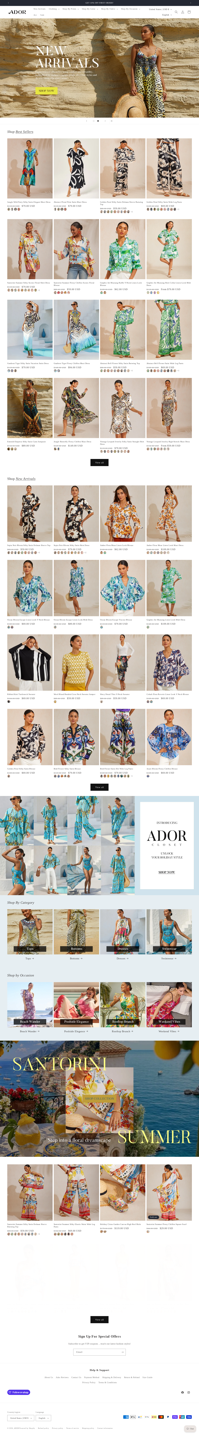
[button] (54, 9)
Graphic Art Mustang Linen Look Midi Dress (166, 620)
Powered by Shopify (27, 1428)
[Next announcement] (190, 3)
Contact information (105, 1428)
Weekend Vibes (167, 1031)
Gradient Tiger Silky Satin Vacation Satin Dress (28, 363)
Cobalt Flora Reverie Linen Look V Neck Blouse (168, 694)
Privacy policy (57, 1428)
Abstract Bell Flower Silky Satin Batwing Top (120, 363)
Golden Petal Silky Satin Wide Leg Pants (164, 202)
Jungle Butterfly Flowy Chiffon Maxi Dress (72, 442)
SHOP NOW (99, 845)
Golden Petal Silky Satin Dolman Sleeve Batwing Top (121, 203)
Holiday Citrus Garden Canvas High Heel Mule (120, 1224)
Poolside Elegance (74, 1031)
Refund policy (43, 1428)
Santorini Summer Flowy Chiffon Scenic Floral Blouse (74, 284)
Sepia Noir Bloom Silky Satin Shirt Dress (71, 545)
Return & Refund (132, 1377)
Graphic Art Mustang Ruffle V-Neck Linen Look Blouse (121, 284)
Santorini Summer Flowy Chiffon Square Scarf (167, 1224)
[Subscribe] (122, 1352)
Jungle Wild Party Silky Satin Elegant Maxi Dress (29, 202)
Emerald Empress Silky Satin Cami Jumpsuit (26, 442)
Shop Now (99, 68)
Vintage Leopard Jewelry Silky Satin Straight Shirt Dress (122, 443)
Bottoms (74, 958)
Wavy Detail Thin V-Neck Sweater (115, 694)
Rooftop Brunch (121, 1031)
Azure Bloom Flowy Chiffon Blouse (162, 769)
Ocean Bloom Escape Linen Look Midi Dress (73, 620)
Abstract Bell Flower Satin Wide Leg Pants (165, 363)
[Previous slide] (86, 121)
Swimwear (167, 958)
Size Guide (147, 1377)
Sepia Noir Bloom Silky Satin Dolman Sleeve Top (29, 545)
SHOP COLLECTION (99, 1098)
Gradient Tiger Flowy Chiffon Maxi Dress (72, 363)
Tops (28, 958)
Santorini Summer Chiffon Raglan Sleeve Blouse (28, 1304)
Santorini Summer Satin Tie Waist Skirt (117, 1304)
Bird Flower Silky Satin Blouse (67, 769)
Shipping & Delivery (111, 1377)
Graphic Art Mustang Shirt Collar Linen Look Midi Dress (169, 284)
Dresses (121, 958)
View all (99, 462)
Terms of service (72, 1428)
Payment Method (91, 1377)
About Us (48, 1377)
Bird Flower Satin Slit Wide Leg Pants (116, 769)
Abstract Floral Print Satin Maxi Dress (70, 202)
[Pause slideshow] (112, 121)
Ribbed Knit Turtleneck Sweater (21, 694)
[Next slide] (105, 121)
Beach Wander (28, 1031)
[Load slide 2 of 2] (98, 121)
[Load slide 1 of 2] (93, 121)
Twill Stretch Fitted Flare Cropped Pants (71, 1304)
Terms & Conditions (107, 1382)
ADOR (16, 1428)
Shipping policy (88, 1428)
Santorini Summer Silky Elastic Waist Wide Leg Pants (74, 1225)
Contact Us (76, 1377)
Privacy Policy (89, 1382)
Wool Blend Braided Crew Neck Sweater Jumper (74, 694)
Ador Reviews (62, 1377)
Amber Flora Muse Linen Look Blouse (116, 545)
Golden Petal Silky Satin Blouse (21, 769)
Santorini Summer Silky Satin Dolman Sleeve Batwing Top (27, 1225)
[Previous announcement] (8, 3)
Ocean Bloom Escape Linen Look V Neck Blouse (28, 620)
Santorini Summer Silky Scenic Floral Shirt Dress (28, 283)
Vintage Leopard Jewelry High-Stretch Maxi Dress (168, 442)
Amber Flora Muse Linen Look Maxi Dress (165, 545)
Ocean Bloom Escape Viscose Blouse (116, 620)
